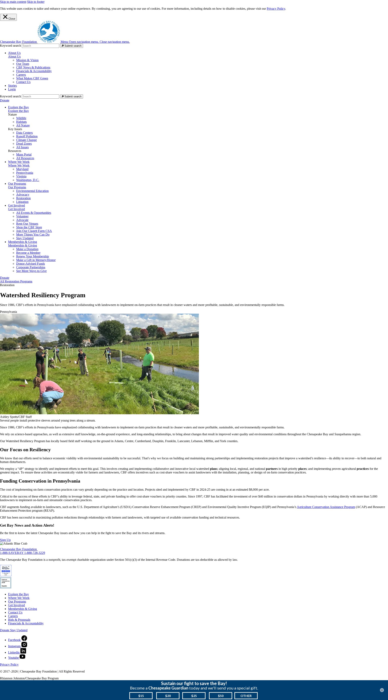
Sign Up (5, 540)
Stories (12, 85)
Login (12, 89)
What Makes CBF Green (32, 78)
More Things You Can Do (33, 234)
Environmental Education (32, 191)
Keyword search (10, 45)
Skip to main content (13, 1)
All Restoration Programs (16, 281)
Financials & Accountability (34, 71)
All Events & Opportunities (33, 212)
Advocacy (22, 194)
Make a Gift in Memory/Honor (36, 260)
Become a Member (28, 252)
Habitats (21, 121)
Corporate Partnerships (30, 267)
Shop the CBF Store (29, 227)
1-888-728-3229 (34, 553)
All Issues (22, 147)
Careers (21, 74)
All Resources (25, 158)
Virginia (21, 176)
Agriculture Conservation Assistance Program (326, 507)
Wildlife (21, 118)
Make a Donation (27, 249)
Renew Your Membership (32, 256)
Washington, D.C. (27, 180)
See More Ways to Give (31, 271)
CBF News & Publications (33, 67)
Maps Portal (24, 154)
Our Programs (17, 187)
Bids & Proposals (19, 619)
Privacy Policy (276, 8)
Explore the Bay (18, 111)
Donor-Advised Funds (30, 263)
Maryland (22, 169)
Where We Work (19, 165)
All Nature (23, 125)
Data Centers (24, 132)
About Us (14, 56)
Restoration (23, 198)
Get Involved (16, 209)
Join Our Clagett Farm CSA (34, 231)
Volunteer (22, 216)
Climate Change (26, 140)
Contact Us (23, 82)
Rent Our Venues (27, 223)
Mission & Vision (27, 60)
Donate (4, 100)
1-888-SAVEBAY (12, 553)
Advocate (22, 220)
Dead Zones (24, 143)
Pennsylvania (24, 172)
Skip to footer (35, 1)
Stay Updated (25, 238)
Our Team (22, 63)
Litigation (22, 201)
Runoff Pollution (27, 136)
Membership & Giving (22, 245)
